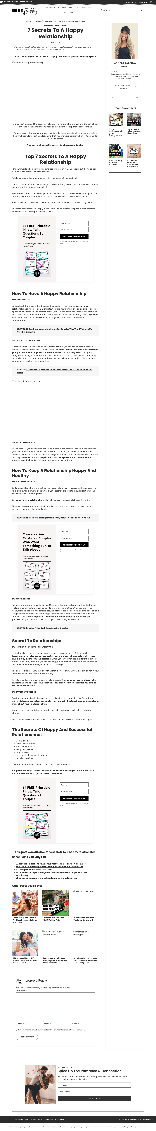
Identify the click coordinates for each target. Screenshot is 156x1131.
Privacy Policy (38, 1119)
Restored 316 (148, 1119)
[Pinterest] (151, 2)
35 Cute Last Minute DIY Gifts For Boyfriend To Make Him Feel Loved (25, 960)
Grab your (18, 2)
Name (20, 1024)
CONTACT (143, 2)
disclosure (50, 49)
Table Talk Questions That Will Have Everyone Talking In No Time (25, 920)
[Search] (137, 97)
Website (75, 1024)
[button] (37, 263)
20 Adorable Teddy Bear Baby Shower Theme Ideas (132, 163)
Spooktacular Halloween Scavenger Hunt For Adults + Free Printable (55, 960)
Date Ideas (48, 25)
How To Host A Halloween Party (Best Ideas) (134, 131)
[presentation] (116, 119)
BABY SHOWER (74, 7)
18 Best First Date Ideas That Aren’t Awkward (83, 918)
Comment (21, 990)
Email (47, 1024)
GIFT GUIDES (68, 13)
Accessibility (59, 1119)
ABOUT (134, 2)
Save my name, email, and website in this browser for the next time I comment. (52, 1030)
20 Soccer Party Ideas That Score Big (115, 162)
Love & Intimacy (60, 25)
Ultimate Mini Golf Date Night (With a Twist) (53, 918)
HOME (128, 2)
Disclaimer (49, 1119)
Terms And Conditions (23, 1119)
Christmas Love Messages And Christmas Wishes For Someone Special (85, 960)
